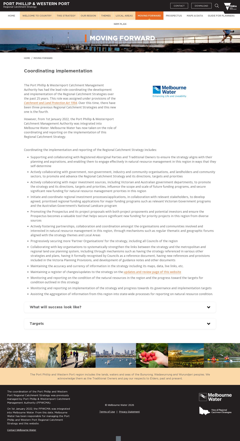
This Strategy (66, 16)
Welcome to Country (37, 16)
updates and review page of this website (152, 272)
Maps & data (195, 16)
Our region (88, 16)
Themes (106, 16)
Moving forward (149, 16)
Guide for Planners (221, 16)
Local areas (124, 16)
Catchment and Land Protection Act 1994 (50, 103)
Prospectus (174, 16)
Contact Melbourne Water (21, 430)
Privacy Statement (129, 411)
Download (201, 6)
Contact (179, 6)
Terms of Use (107, 411)
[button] (120, 307)
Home (11, 16)
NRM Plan (120, 24)
